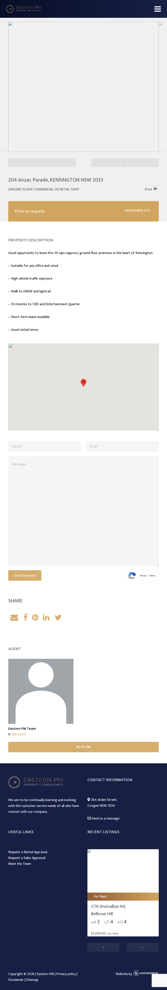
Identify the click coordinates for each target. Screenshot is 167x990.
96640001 (18, 735)
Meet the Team (19, 864)
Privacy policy (66, 974)
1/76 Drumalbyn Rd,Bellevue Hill (108, 910)
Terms (152, 575)
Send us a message (105, 818)
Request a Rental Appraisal (27, 852)
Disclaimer (16, 980)
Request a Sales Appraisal (26, 858)
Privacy (143, 575)
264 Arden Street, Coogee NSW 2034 (102, 803)
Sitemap (32, 980)
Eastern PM (45, 974)
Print (148, 189)
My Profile (83, 747)
